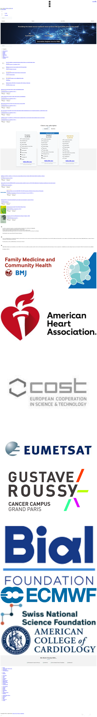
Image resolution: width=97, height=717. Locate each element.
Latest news (5, 669)
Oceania (4, 683)
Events (4, 700)
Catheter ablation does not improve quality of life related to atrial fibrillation (13, 96)
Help (3, 698)
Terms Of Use (14, 713)
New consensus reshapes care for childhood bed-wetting (14, 78)
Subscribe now (27, 161)
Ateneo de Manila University (11, 69)
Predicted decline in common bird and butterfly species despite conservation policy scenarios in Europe (17, 199)
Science (4, 51)
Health (4, 52)
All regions (5, 675)
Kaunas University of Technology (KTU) (14, 208)
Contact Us (5, 699)
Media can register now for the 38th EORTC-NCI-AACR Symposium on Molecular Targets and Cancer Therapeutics (25, 190)
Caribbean (4, 678)
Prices (4, 697)
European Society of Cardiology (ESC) (13, 64)
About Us (4, 696)
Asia (3, 677)
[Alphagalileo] (3, 9)
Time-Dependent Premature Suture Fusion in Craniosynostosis (16, 72)
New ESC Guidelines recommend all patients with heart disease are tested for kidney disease (20, 62)
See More (94, 1)
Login (6, 13)
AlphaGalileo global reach (7, 668)
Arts (3, 55)
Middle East (5, 681)
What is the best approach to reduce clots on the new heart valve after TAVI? (13, 103)
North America (5, 682)
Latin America (5, 680)
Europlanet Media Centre (10, 84)
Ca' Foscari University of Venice (7, 177)
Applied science (5, 692)
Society (4, 53)
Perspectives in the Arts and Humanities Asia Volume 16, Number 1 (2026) (18, 215)
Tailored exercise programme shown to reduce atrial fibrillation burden (12, 89)
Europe (4, 679)
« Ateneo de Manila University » (12, 217)
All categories (5, 50)
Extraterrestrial (5, 684)
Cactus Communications (10, 74)
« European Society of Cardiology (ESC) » (8, 91)
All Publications (5, 670)
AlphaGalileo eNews (6, 695)
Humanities (5, 54)
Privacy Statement (21, 713)
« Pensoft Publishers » (5, 201)
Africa (4, 676)
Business (4, 693)
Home (4, 667)
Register (6, 15)
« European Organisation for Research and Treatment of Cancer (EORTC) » (20, 192)
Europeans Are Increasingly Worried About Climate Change (16, 206)
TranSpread (8, 80)
